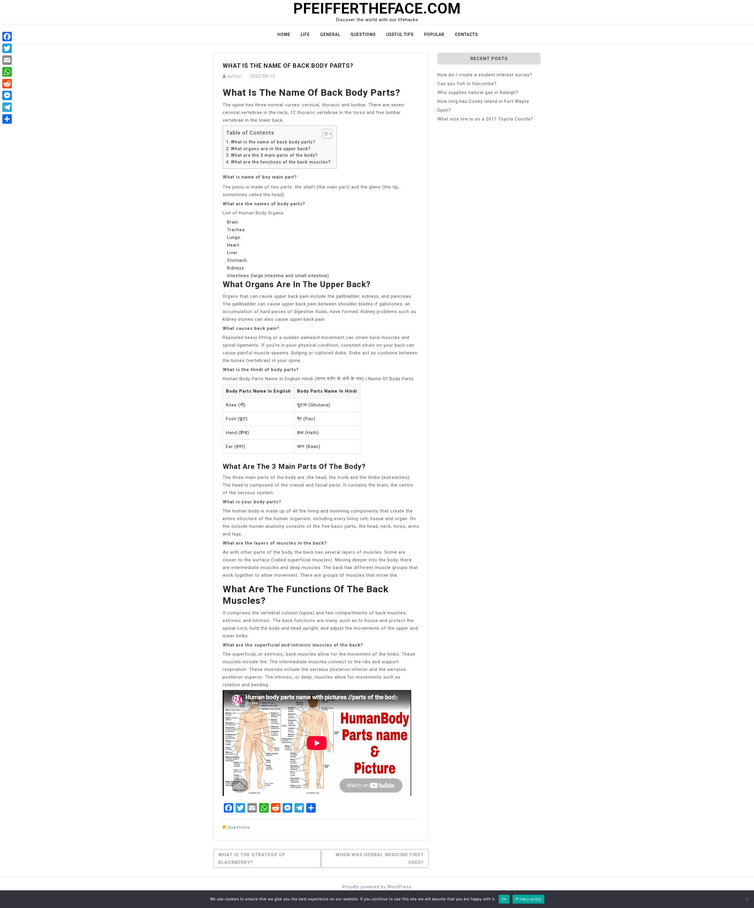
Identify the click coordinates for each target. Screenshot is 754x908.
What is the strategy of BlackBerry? (251, 858)
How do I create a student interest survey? (484, 74)
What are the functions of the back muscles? (281, 162)
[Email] (7, 60)
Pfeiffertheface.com (377, 8)
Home (283, 34)
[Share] (7, 119)
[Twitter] (7, 48)
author (234, 76)
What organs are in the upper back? (271, 148)
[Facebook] (7, 36)
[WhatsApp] (7, 72)
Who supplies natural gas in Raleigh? (477, 92)
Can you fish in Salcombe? (467, 83)
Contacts (466, 34)
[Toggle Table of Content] (324, 134)
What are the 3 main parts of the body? (274, 155)
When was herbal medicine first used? (379, 858)
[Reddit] (7, 84)
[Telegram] (7, 107)
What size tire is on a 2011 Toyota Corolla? (485, 119)
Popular (434, 34)
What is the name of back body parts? (273, 142)
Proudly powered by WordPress (377, 886)
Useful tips (400, 34)
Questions (363, 34)
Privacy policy (528, 899)
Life (305, 34)
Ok (504, 899)
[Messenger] (7, 95)
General (330, 34)
